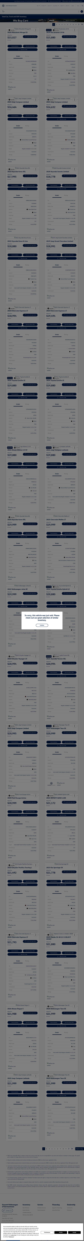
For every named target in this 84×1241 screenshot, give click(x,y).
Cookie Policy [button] (13, 1235)
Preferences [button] (11, 1236)
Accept (74, 1232)
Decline (61, 1232)
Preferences (47, 1232)
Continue (42, 625)
